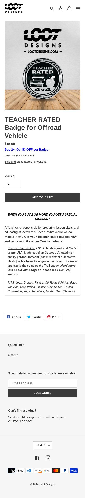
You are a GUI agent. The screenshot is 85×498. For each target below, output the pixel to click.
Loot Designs (47, 484)
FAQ (68, 270)
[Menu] (78, 8)
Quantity (10, 175)
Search (13, 354)
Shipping (10, 161)
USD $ (41, 445)
